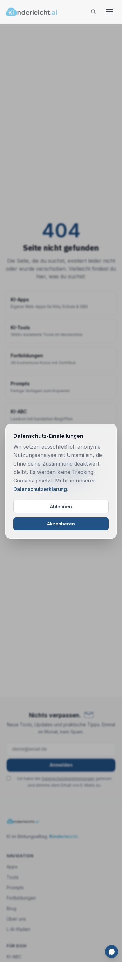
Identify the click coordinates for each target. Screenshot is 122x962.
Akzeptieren (61, 523)
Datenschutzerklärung (40, 489)
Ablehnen (61, 506)
